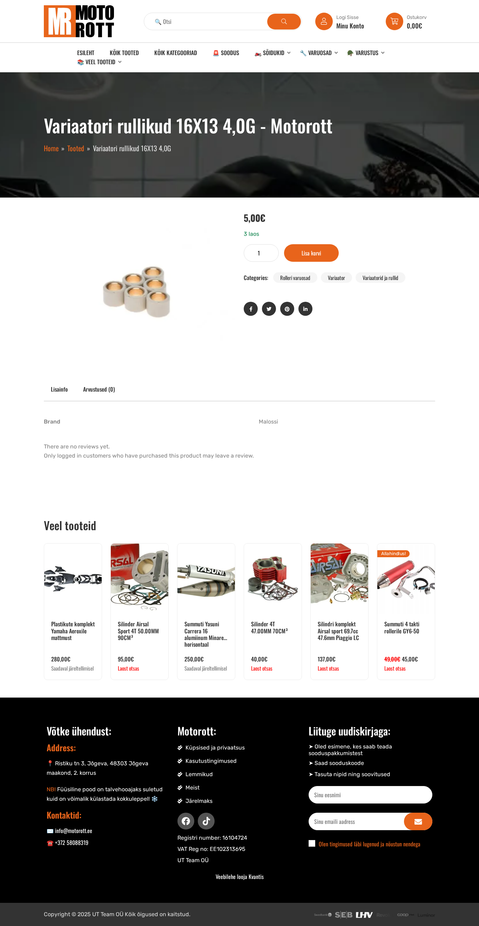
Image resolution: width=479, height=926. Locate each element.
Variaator (336, 277)
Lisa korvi (311, 253)
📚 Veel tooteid (96, 62)
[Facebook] (185, 821)
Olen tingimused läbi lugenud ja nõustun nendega (369, 844)
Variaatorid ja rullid (380, 277)
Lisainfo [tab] (59, 389)
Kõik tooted (124, 52)
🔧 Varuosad (316, 52)
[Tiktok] (206, 821)
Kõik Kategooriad (175, 52)
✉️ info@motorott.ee (69, 830)
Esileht (85, 52)
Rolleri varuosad (295, 277)
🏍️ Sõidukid (269, 52)
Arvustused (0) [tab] (99, 389)
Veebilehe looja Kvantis (240, 876)
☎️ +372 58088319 (67, 842)
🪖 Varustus (362, 52)
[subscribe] (418, 821)
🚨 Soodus (225, 52)
